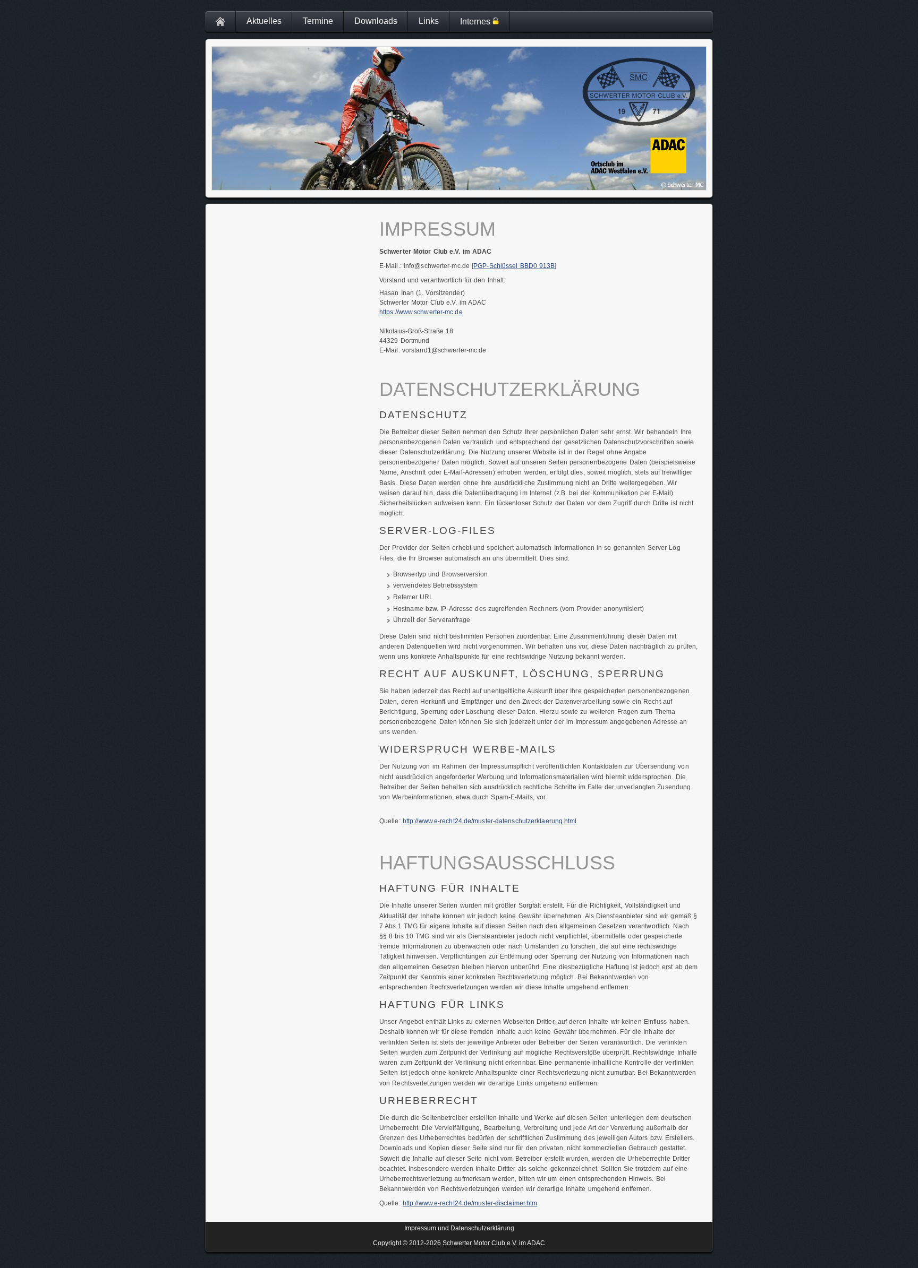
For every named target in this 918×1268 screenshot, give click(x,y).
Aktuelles (264, 20)
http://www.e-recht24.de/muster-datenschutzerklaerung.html (490, 821)
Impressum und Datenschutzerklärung (459, 1228)
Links (429, 20)
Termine (318, 20)
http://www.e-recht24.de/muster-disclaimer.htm (470, 1203)
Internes (476, 21)
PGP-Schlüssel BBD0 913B (514, 266)
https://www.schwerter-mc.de (421, 312)
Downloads (375, 20)
